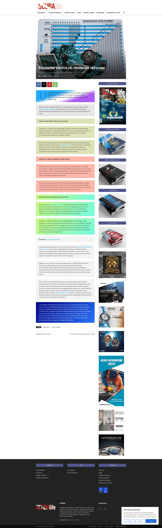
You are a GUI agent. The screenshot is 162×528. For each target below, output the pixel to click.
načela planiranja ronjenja (47, 109)
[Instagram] (105, 508)
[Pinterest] (49, 84)
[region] (140, 516)
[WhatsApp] (55, 84)
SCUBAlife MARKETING (42, 478)
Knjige (100, 473)
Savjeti (49, 16)
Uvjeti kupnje (71, 470)
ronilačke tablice (45, 327)
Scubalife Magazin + (55, 12)
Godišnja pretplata (104, 478)
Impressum (39, 473)
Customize (129, 521)
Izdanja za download (104, 475)
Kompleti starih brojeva (105, 483)
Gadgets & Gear (69, 12)
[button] (124, 13)
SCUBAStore (100, 12)
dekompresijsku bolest (62, 293)
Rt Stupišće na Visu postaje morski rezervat (82, 334)
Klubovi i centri (89, 12)
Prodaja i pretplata (41, 475)
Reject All (140, 521)
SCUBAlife (44, 76)
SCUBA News (41, 12)
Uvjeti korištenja (40, 470)
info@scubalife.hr (75, 520)
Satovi (79, 12)
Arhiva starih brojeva (105, 480)
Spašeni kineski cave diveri (43, 334)
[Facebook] (38, 84)
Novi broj (101, 470)
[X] (44, 84)
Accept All (151, 521)
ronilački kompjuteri (55, 327)
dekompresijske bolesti (52, 239)
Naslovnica (38, 16)
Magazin (45, 16)
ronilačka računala (66, 145)
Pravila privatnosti (72, 473)
